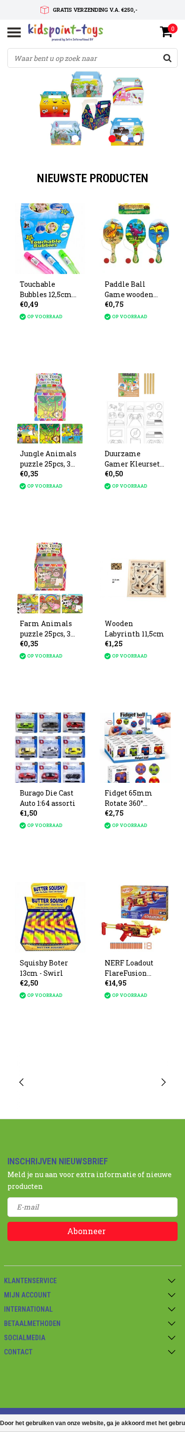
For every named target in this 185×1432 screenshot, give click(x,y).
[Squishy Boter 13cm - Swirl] (50, 917)
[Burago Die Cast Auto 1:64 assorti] (50, 748)
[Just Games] (124, 1082)
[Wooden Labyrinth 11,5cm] (135, 578)
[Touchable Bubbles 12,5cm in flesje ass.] (50, 238)
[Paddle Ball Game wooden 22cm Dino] (135, 238)
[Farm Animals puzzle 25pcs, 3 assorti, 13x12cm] (50, 578)
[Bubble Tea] (61, 1082)
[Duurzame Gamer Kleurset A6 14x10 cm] (135, 408)
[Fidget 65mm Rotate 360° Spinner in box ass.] (135, 748)
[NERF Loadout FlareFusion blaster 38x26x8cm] (135, 917)
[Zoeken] (167, 58)
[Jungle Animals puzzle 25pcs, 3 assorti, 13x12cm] (50, 408)
